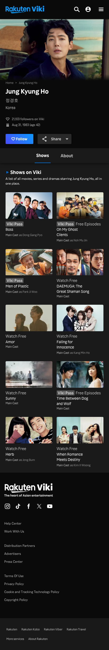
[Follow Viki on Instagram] (7, 508)
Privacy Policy (14, 584)
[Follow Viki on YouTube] (50, 508)
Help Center (12, 523)
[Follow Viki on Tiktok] (18, 508)
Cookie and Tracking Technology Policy (31, 592)
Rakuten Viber (53, 629)
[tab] (43, 155)
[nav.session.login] (88, 9)
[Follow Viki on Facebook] (28, 508)
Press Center (13, 562)
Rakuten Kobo (30, 629)
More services (15, 639)
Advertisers (12, 554)
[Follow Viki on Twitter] (39, 508)
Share (56, 139)
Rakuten (11, 629)
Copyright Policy (16, 600)
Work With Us (14, 531)
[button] (101, 9)
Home (9, 83)
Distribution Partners (19, 546)
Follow (21, 139)
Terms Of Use (14, 576)
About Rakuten (38, 639)
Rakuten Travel (76, 629)
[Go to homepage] (25, 9)
